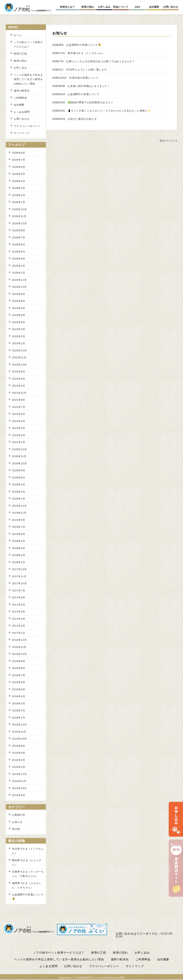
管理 (122, 977)
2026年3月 (18, 188)
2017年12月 (19, 569)
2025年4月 (18, 258)
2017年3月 (18, 618)
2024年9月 (18, 294)
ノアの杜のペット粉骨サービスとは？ (28, 44)
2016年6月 (18, 682)
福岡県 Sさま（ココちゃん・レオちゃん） (26, 885)
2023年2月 (18, 336)
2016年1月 (18, 717)
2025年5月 (18, 251)
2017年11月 (19, 576)
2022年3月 (18, 385)
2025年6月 (18, 244)
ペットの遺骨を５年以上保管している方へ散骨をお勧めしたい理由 (28, 79)
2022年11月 (19, 357)
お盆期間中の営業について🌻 (28, 896)
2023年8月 (18, 322)
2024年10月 (19, 286)
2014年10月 (19, 788)
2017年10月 (19, 583)
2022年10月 (19, 364)
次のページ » (168, 140)
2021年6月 (18, 414)
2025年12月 (19, 209)
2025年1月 (18, 272)
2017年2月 (18, 625)
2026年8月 (18, 152)
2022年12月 (19, 350)
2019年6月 (18, 534)
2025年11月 (19, 216)
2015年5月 (18, 745)
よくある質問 (22, 111)
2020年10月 (19, 463)
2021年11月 (19, 392)
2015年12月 (19, 724)
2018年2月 (18, 555)
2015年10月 (19, 738)
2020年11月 (19, 456)
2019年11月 (19, 512)
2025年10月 (19, 223)
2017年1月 (18, 632)
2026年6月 (18, 167)
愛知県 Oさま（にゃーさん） (26, 862)
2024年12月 (19, 279)
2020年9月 (18, 470)
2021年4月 (18, 421)
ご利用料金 (20, 97)
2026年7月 (18, 159)
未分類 (16, 829)
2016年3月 (18, 703)
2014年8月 (18, 795)
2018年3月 (18, 548)
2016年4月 (18, 696)
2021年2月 (18, 435)
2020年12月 (19, 449)
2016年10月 (19, 654)
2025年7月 (18, 237)
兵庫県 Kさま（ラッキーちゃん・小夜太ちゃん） (28, 874)
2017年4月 (18, 611)
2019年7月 (18, 526)
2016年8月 (18, 668)
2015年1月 (18, 767)
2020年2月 (18, 491)
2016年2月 (18, 710)
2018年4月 (18, 541)
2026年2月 (18, 195)
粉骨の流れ (20, 60)
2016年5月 (18, 689)
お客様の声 (18, 814)
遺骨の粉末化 (22, 90)
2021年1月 (18, 442)
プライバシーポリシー (27, 126)
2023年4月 (18, 329)
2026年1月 (18, 202)
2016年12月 (19, 639)
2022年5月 (18, 378)
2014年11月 (19, 781)
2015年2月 (18, 760)
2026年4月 (18, 181)
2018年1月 (18, 562)
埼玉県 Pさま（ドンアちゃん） (28, 851)
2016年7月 (18, 675)
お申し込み (20, 67)
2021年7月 (18, 407)
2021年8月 (18, 399)
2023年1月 (18, 343)
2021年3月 (18, 428)
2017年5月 (18, 604)
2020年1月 (18, 498)
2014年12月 (19, 774)
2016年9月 (18, 661)
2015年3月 (18, 752)
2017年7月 (18, 590)
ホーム (18, 35)
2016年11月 (19, 647)
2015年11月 (19, 731)
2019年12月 (19, 505)
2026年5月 (18, 173)
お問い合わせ (22, 118)
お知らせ (17, 822)
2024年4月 (18, 308)
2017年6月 (18, 597)
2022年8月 (18, 371)
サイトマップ (22, 133)
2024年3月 (18, 315)
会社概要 (19, 104)
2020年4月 (18, 484)
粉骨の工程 (20, 53)
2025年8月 (18, 230)
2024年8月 (18, 301)
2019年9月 (18, 520)
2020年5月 (18, 477)
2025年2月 (18, 265)
